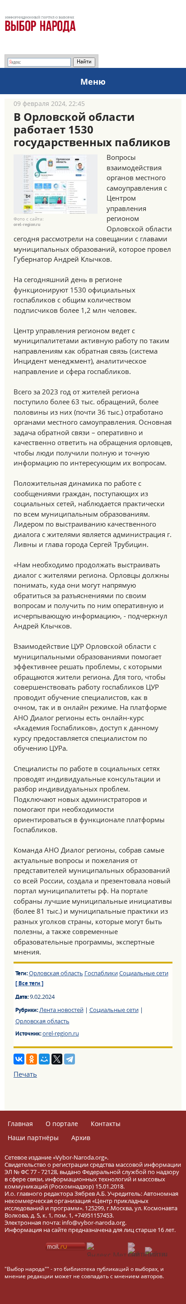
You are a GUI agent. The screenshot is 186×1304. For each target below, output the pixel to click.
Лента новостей (61, 1010)
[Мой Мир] (44, 1059)
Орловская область (56, 973)
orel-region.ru (60, 1033)
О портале (62, 1123)
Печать (25, 1074)
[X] (56, 1059)
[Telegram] (69, 1059)
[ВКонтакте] (19, 1059)
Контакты (106, 1123)
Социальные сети (143, 973)
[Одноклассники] (31, 1059)
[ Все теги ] (29, 984)
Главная (20, 1123)
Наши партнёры (33, 1137)
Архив (80, 1137)
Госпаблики (101, 973)
